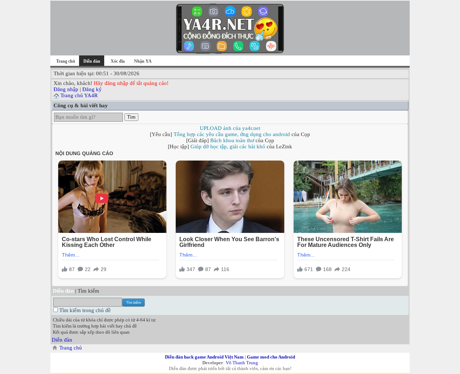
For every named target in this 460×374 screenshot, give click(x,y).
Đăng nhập (66, 89)
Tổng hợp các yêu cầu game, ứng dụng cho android (232, 134)
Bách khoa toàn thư (232, 140)
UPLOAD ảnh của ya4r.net (230, 128)
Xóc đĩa (118, 61)
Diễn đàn (62, 340)
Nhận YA (143, 61)
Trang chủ (65, 61)
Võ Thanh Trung (242, 362)
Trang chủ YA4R (79, 95)
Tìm (131, 117)
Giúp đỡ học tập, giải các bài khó (227, 146)
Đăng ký (92, 89)
